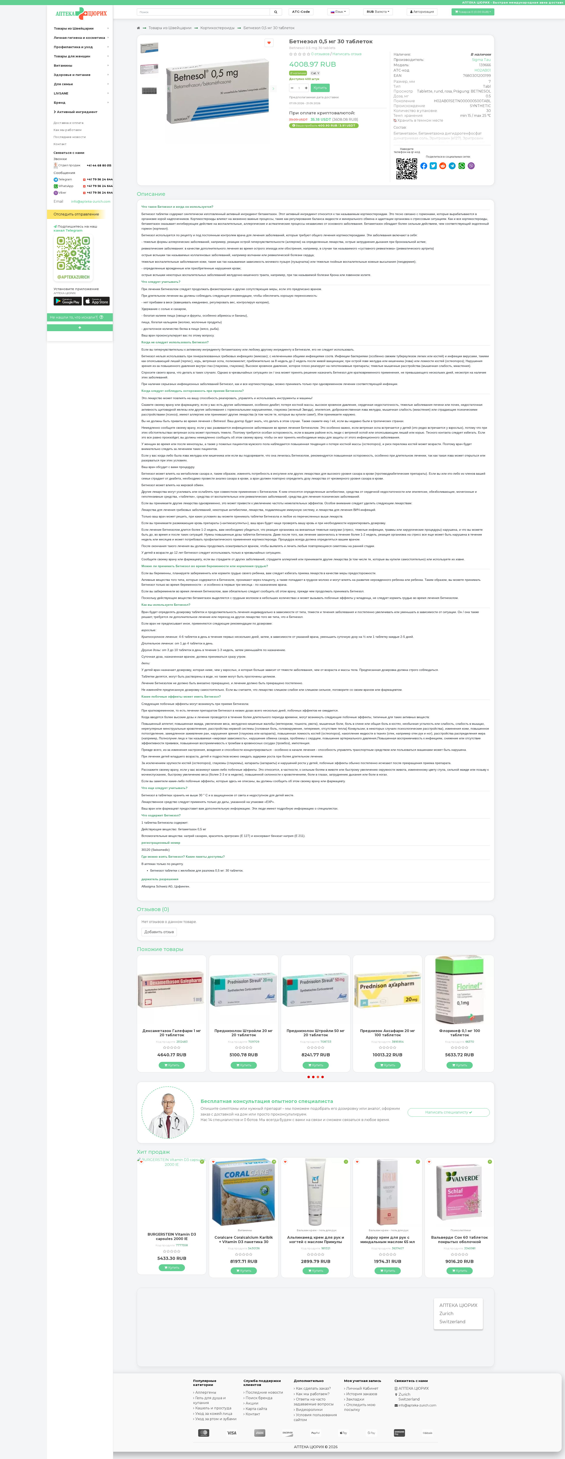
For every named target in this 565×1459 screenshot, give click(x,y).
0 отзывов (320, 54)
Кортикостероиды (217, 28)
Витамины (63, 66)
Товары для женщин (72, 56)
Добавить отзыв (159, 932)
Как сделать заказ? (313, 1388)
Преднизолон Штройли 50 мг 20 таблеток (244, 1033)
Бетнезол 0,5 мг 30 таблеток (269, 28)
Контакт (60, 144)
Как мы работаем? (313, 1394)
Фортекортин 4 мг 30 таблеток (459, 1033)
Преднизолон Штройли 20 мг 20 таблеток (172, 1033)
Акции (252, 1403)
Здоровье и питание (72, 75)
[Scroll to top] (80, 327)
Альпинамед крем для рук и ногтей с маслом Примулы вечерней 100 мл (243, 1241)
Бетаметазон (405, 133)
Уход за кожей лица (213, 1414)
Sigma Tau (481, 60)
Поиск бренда (259, 1398)
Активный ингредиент (77, 112)
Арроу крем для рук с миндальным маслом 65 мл (315, 1239)
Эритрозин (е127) (445, 138)
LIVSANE (61, 93)
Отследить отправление (76, 214)
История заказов (361, 1394)
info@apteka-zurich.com (90, 202)
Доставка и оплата (69, 123)
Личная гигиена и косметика (79, 38)
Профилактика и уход (73, 47)
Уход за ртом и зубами (216, 1419)
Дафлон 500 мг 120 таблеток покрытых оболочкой (459, 1236)
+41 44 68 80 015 (99, 165)
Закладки (355, 1399)
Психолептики (389, 1230)
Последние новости (70, 137)
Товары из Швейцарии (74, 28)
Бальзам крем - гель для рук (245, 1230)
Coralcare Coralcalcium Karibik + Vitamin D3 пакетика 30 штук (172, 1241)
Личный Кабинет (362, 1388)
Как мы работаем (68, 130)
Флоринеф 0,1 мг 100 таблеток (387, 1033)
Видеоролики (309, 1410)
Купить (320, 88)
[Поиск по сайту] (276, 12)
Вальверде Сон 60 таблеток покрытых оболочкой (387, 1239)
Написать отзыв (347, 54)
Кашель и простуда (213, 1408)
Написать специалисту (447, 1112)
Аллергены (205, 1392)
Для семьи (63, 84)
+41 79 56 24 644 (99, 179)
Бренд (60, 103)
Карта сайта (256, 1409)
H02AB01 (483, 70)
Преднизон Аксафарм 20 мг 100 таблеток (315, 1033)
